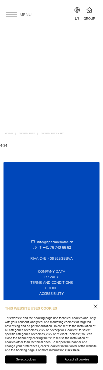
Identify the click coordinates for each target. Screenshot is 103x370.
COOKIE (51, 288)
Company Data (51, 271)
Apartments (26, 133)
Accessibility (51, 293)
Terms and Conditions (51, 282)
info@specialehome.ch (55, 242)
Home (9, 133)
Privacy (51, 277)
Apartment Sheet (52, 133)
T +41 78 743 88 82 (54, 247)
